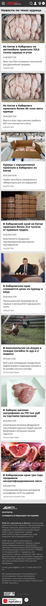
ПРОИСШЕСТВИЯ (11, 372)
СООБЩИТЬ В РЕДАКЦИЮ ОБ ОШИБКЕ (20, 516)
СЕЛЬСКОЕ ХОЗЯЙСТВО (14, 497)
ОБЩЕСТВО (8, 68)
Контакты (7, 512)
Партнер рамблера (23, 594)
